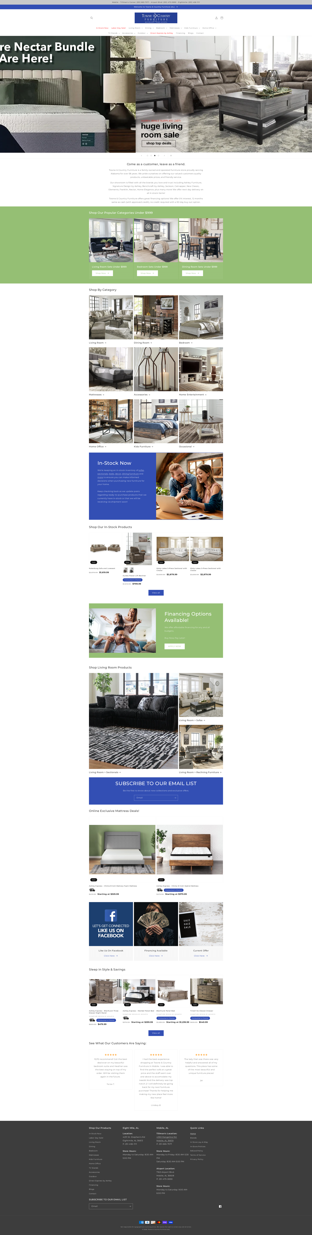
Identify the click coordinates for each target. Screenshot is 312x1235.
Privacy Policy (196, 1159)
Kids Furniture (142, 446)
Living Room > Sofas (191, 720)
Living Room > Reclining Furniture (199, 772)
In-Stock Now (95, 1134)
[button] (91, 18)
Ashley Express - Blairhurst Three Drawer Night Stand (103, 1012)
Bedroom (184, 342)
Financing (93, 1185)
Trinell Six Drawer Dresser (201, 1011)
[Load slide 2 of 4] (151, 155)
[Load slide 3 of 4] (155, 155)
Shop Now (101, 273)
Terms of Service (198, 1155)
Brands (193, 1138)
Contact (92, 1194)
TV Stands (93, 1168)
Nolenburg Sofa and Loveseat (102, 568)
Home (193, 1134)
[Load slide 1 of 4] (147, 155)
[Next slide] (164, 155)
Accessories (141, 394)
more (100, 477)
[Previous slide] (141, 155)
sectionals (103, 474)
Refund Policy (196, 1151)
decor (118, 474)
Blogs (91, 1189)
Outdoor (93, 1176)
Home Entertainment (191, 394)
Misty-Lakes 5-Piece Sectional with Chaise (171, 569)
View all (156, 593)
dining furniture (130, 474)
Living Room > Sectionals (103, 772)
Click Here (109, 956)
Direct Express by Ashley (100, 1181)
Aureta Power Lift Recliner (134, 576)
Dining (92, 1146)
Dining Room (141, 342)
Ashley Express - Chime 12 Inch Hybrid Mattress (177, 886)
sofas (141, 470)
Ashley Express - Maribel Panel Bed (138, 1011)
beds (111, 474)
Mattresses (95, 394)
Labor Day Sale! (96, 1138)
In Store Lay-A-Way (199, 1142)
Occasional (185, 446)
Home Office (96, 446)
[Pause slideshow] (170, 155)
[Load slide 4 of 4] (158, 155)
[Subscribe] (175, 798)
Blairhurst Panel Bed (165, 1011)
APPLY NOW (174, 646)
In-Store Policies (197, 1146)
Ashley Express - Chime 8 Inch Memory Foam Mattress (113, 886)
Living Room (96, 342)
